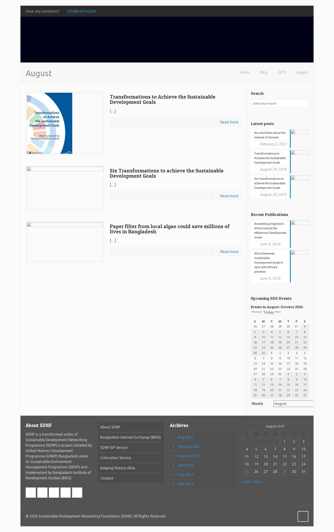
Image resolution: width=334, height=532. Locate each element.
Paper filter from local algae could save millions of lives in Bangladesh (169, 229)
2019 (282, 72)
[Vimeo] (281, 11)
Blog (263, 72)
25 (247, 472)
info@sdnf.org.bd (81, 11)
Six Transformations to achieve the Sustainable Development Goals (167, 173)
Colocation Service (115, 458)
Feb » (257, 482)
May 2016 (185, 474)
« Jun (246, 482)
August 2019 (187, 456)
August (302, 72)
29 (285, 472)
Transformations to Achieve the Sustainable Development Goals (162, 99)
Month (257, 403)
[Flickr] (293, 11)
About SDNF (110, 427)
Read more (229, 122)
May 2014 (185, 484)
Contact (106, 478)
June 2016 (185, 465)
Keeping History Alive (117, 468)
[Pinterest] (299, 11)
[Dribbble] (306, 11)
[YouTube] (287, 11)
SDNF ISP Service (113, 447)
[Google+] (269, 11)
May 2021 (185, 437)
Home (244, 72)
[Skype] (256, 11)
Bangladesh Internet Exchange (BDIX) (130, 437)
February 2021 (189, 447)
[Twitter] (275, 11)
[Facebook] (263, 11)
